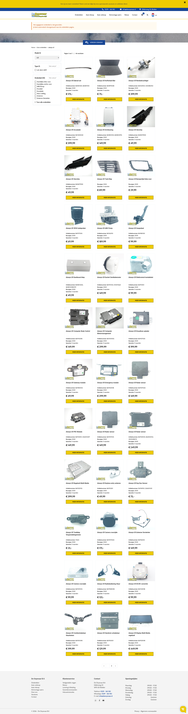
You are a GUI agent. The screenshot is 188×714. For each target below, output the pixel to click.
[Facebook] (99, 700)
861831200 (78, 86)
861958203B (110, 589)
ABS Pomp (40, 86)
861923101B (110, 388)
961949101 (141, 488)
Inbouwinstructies (68, 692)
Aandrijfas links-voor (44, 82)
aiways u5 (51, 47)
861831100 (86, 86)
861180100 (141, 233)
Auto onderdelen (42, 47)
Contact (134, 15)
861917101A (78, 233)
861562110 (110, 233)
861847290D (142, 135)
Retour (127, 15)
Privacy (137, 711)
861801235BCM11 (71, 287)
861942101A (141, 437)
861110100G (110, 339)
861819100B (110, 86)
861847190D (79, 184)
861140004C (79, 135)
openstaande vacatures (107, 4)
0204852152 (149, 86)
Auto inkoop (90, 15)
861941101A (78, 589)
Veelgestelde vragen (69, 683)
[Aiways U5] (78, 67)
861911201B (78, 339)
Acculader (40, 91)
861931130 (110, 285)
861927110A (141, 339)
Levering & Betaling (69, 687)
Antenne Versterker (43, 98)
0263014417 (86, 437)
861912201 (110, 488)
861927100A (110, 540)
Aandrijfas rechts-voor (44, 84)
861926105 (141, 540)
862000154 (149, 437)
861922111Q (78, 488)
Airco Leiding (41, 93)
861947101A (110, 437)
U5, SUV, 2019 (42, 70)
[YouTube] (103, 700)
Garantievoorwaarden (70, 690)
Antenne (40, 96)
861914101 (141, 285)
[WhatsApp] (95, 700)
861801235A (79, 285)
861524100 (141, 86)
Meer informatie (78, 99)
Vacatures (34, 694)
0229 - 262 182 (109, 9)
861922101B (141, 640)
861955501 (110, 640)
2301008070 (133, 439)
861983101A (79, 388)
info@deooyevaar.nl (129, 9)
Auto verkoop (101, 15)
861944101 (78, 437)
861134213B (141, 589)
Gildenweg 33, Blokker (149, 9)
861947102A (142, 388)
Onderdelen (79, 15)
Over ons (34, 692)
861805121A (110, 135)
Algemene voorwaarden (149, 711)
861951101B (78, 640)
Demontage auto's (115, 15)
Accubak (39, 89)
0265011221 (148, 488)
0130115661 (117, 285)
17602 (77, 540)
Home (33, 47)
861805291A (118, 135)
